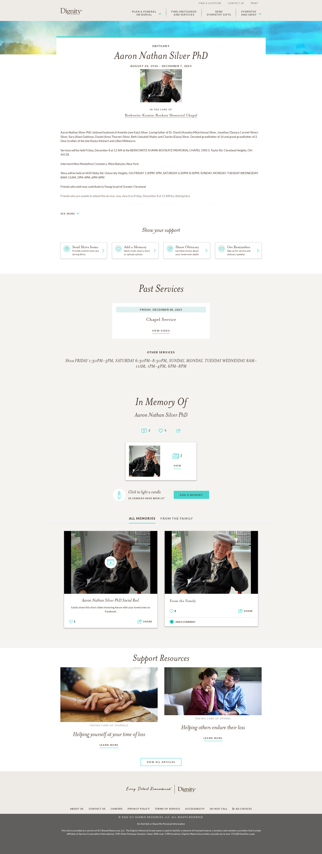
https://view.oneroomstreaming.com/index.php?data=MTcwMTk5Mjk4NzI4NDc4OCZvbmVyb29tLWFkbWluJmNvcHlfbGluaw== (141, 205)
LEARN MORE (109, 744)
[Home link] (71, 11)
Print (254, 3)
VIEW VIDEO (161, 330)
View (177, 465)
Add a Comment (185, 621)
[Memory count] (144, 430)
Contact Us (236, 3)
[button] (146, 13)
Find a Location (210, 3)
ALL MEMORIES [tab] (142, 518)
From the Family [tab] (176, 518)
